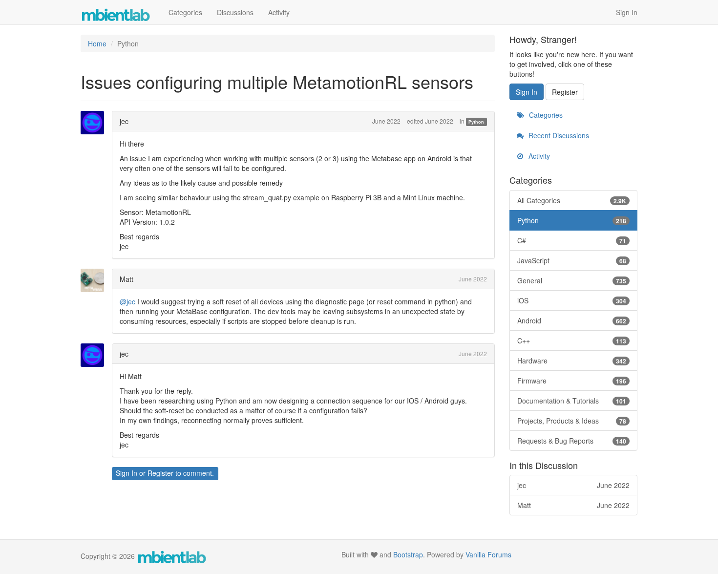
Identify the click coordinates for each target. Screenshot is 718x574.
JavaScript (572, 260)
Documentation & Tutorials (572, 400)
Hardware (572, 360)
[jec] (95, 122)
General (572, 280)
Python (476, 122)
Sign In (626, 12)
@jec (127, 301)
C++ (572, 340)
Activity (279, 12)
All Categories (572, 200)
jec (124, 121)
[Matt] (95, 280)
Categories (185, 12)
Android (572, 320)
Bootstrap (408, 554)
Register (160, 473)
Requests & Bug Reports (572, 441)
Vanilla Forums (488, 554)
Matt (126, 279)
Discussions (235, 12)
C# (572, 240)
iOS (572, 300)
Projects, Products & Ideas (572, 420)
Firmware (572, 380)
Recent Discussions (558, 135)
